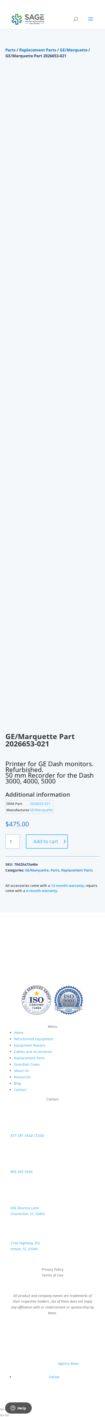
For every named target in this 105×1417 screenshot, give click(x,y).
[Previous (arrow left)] (2, 1415)
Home (18, 1032)
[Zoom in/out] (2, 1409)
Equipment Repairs (29, 1045)
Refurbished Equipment (33, 1039)
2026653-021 (40, 803)
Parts (10, 50)
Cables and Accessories (33, 1051)
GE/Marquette (73, 50)
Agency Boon (68, 1363)
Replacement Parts (37, 50)
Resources (22, 1077)
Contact (20, 1089)
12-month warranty (67, 885)
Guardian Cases (27, 1064)
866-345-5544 (21, 1171)
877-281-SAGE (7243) (27, 1135)
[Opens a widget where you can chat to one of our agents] (18, 1408)
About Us (21, 1070)
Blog (17, 1083)
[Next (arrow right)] (7, 1415)
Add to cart (45, 841)
